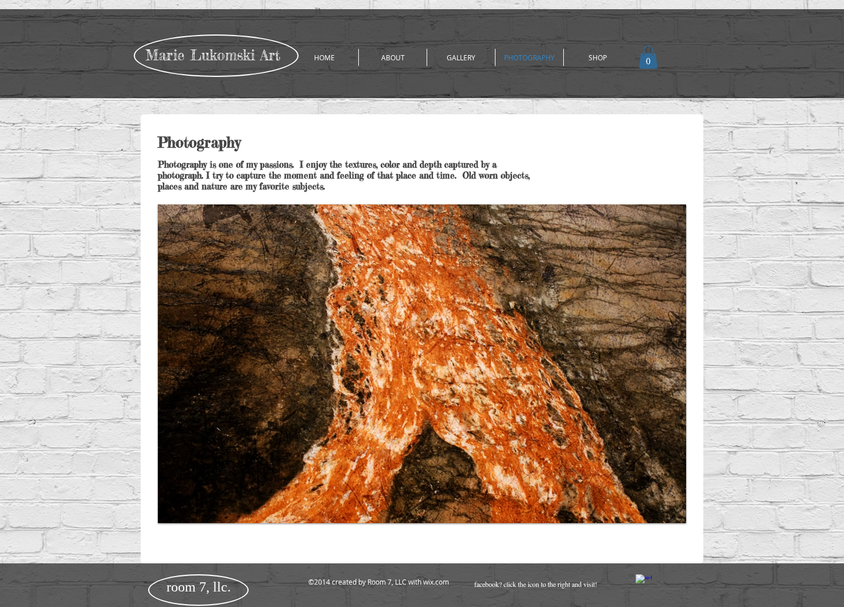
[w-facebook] (644, 582)
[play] (658, 513)
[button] (648, 57)
